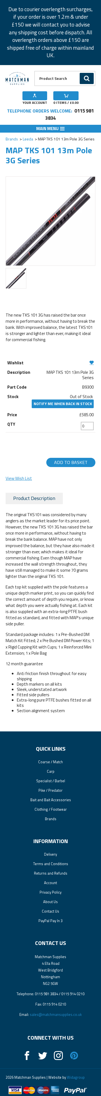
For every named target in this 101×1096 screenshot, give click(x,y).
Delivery (50, 854)
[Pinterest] (74, 1055)
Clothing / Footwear (51, 809)
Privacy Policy (50, 892)
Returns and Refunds (50, 873)
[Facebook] (26, 1055)
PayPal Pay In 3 (50, 920)
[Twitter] (42, 1055)
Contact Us (50, 911)
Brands (12, 139)
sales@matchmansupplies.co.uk (56, 1014)
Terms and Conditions (50, 864)
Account (50, 883)
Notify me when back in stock (63, 403)
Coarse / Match (50, 762)
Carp (50, 771)
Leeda (28, 139)
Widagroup (75, 1077)
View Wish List (19, 478)
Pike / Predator (50, 790)
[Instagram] (58, 1055)
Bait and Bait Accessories (50, 800)
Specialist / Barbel (50, 781)
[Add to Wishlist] (50, 362)
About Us (50, 901)
